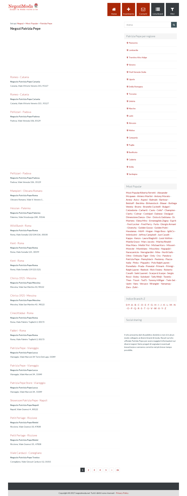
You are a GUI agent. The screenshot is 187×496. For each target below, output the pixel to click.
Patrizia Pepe (46, 23)
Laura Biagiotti (149, 238)
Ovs (159, 255)
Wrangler (154, 283)
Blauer (163, 203)
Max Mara (131, 245)
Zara (128, 287)
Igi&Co (170, 231)
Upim (128, 283)
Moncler (130, 248)
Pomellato (131, 266)
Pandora (166, 255)
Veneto (132, 64)
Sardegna (133, 174)
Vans (135, 283)
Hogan (149, 231)
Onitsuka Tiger (140, 255)
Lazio (131, 115)
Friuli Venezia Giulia (137, 72)
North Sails (167, 252)
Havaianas (131, 231)
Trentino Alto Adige (138, 57)
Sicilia (131, 167)
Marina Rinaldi (163, 241)
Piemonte (133, 43)
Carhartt (143, 210)
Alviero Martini (145, 196)
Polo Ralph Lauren (160, 262)
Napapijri (166, 248)
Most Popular (32, 23)
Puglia (131, 145)
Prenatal (150, 266)
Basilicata (133, 152)
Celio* (160, 210)
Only (152, 255)
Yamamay (166, 283)
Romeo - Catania (19, 77)
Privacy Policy (122, 493)
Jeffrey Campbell (147, 234)
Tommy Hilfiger (156, 280)
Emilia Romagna (136, 86)
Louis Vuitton (165, 238)
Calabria (132, 159)
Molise (132, 130)
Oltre (128, 255)
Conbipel (148, 213)
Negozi (20, 23)
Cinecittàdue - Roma (21, 313)
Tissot (136, 280)
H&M (141, 231)
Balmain (153, 199)
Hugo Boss (160, 231)
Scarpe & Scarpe (157, 273)
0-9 (127, 304)
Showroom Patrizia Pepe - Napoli (28, 400)
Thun (128, 280)
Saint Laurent (141, 273)
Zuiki (134, 287)
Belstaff (130, 203)
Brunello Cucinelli (152, 206)
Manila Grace (133, 241)
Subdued (145, 276)
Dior (148, 217)
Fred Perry (146, 224)
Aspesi (144, 199)
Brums (138, 206)
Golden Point (161, 227)
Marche (132, 108)
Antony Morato (162, 196)
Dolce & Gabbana (161, 217)
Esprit (173, 220)
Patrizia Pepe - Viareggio (24, 348)
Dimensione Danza (135, 217)
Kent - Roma (17, 243)
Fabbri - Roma (18, 330)
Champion (170, 210)
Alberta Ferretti (148, 192)
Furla (156, 224)
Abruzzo (132, 123)
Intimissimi (131, 234)
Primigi (169, 266)
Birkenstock (152, 203)
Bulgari (166, 206)
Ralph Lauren (132, 269)
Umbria (132, 101)
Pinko (136, 262)
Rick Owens (156, 269)
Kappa (129, 238)
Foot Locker (133, 224)
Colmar (138, 213)
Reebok (144, 269)
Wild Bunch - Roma (20, 225)
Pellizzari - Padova (20, 111)
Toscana (132, 94)
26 (117, 470)
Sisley (136, 276)
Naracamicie (132, 252)
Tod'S (144, 280)
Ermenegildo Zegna (158, 220)
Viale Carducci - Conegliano (26, 452)
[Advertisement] (32, 52)
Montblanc (142, 248)
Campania (133, 137)
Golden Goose (145, 227)
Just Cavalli (163, 234)
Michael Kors (158, 245)
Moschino (154, 248)
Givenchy (132, 227)
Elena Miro (141, 220)
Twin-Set (170, 280)
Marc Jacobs (147, 241)
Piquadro (145, 262)
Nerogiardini (147, 252)
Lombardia (133, 50)
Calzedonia (131, 210)
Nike (157, 252)
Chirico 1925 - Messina (23, 278)
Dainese (158, 213)
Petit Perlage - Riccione (23, 417)
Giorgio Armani (168, 224)
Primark (160, 266)
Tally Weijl (156, 276)
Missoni (171, 245)
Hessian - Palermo (20, 208)
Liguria (132, 79)
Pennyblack (147, 259)
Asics (136, 199)
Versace (144, 283)
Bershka (140, 203)
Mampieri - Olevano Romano (26, 190)
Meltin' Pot (144, 245)
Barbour (163, 199)
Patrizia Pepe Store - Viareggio (27, 382)
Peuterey (159, 259)
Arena (129, 199)
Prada (141, 266)
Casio (152, 210)
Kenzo (137, 238)
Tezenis (167, 276)
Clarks (129, 213)
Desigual (168, 213)
